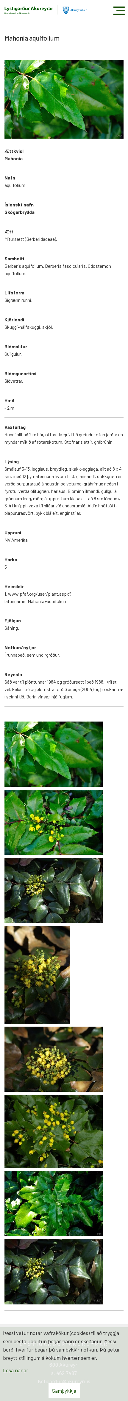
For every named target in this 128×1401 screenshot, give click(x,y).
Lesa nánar (15, 1370)
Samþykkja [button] (64, 1391)
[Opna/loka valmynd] (119, 10)
